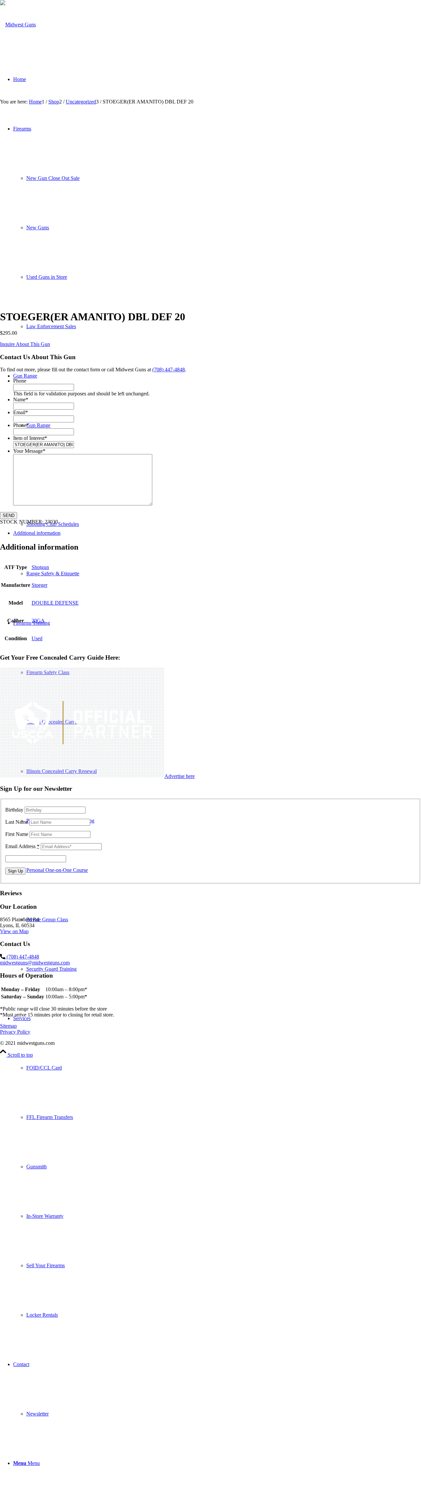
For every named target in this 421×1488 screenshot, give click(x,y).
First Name (16, 834)
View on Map (14, 931)
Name (20, 399)
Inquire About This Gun (25, 344)
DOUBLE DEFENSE (55, 603)
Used (37, 638)
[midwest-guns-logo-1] (18, 24)
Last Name (16, 822)
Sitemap (8, 1026)
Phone (19, 381)
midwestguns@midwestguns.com (35, 962)
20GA (38, 620)
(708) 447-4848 (168, 369)
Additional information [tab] (37, 533)
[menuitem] (217, 1167)
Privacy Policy (15, 1032)
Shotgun (40, 567)
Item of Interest (30, 438)
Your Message (29, 451)
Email (20, 412)
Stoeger (39, 585)
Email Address (22, 846)
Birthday (14, 810)
